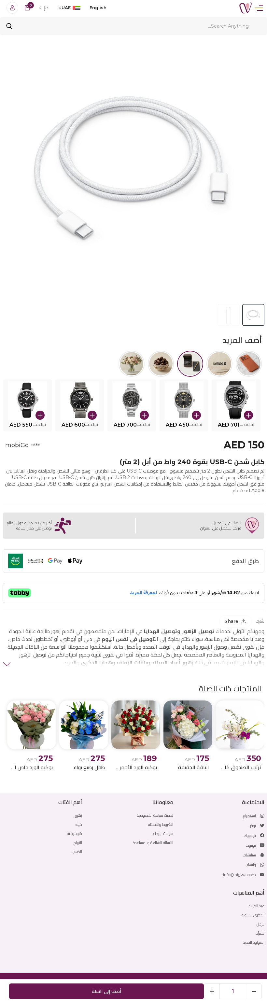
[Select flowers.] (132, 364)
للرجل (260, 924)
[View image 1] (253, 315)
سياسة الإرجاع (163, 833)
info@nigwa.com (239, 874)
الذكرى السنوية (253, 914)
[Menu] (259, 8)
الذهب (77, 851)
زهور (78, 815)
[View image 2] (229, 315)
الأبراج (78, 842)
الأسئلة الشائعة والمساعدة (153, 842)
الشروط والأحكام (160, 824)
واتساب (250, 864)
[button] (236, 405)
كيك (79, 824)
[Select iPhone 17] (249, 364)
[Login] (12, 8)
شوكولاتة (74, 833)
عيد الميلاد (256, 905)
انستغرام (249, 815)
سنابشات (249, 855)
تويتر (253, 825)
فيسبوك (250, 835)
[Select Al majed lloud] (219, 364)
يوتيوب (251, 845)
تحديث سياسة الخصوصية (155, 815)
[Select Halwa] (161, 364)
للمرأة (260, 933)
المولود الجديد (253, 942)
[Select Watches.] (190, 364)
